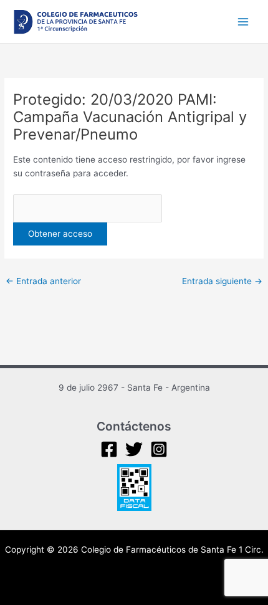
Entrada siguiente (222, 281)
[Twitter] (134, 449)
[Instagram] (159, 449)
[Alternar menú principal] (243, 21)
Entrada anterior (43, 281)
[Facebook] (109, 449)
